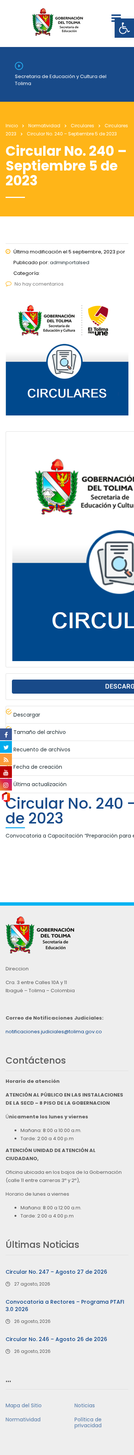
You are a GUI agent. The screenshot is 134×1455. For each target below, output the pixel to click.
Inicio (12, 125)
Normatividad (23, 1419)
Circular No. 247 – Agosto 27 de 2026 (56, 1272)
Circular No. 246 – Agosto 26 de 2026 (56, 1339)
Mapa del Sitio (24, 1405)
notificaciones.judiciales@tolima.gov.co (54, 1031)
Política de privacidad (88, 1422)
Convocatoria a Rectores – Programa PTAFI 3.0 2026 (65, 1305)
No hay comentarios (39, 283)
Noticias (84, 1405)
